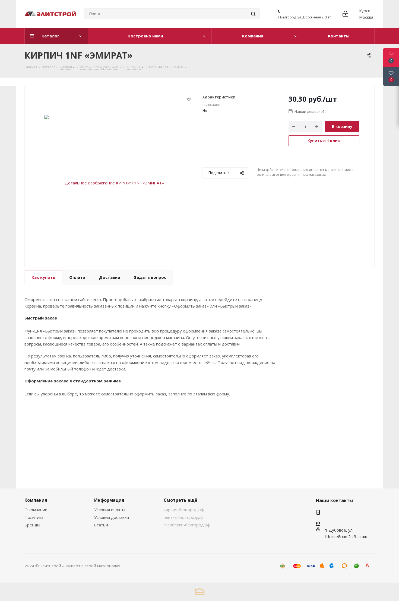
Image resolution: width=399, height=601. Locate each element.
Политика (33, 517)
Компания (35, 500)
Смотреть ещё (180, 500)
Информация (109, 500)
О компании (35, 509)
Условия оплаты (109, 509)
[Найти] (253, 13)
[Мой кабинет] (345, 14)
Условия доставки (111, 517)
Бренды (32, 525)
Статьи (101, 525)
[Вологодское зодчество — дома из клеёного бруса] (199, 591)
